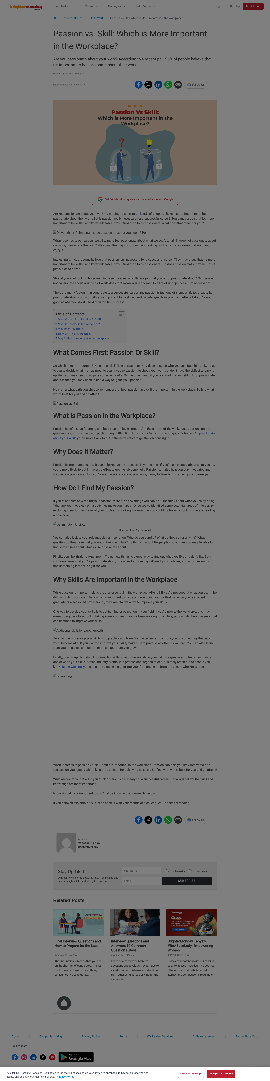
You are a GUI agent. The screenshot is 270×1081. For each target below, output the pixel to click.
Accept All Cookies (221, 1073)
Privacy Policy (65, 1076)
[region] (135, 1074)
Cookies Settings (191, 1073)
